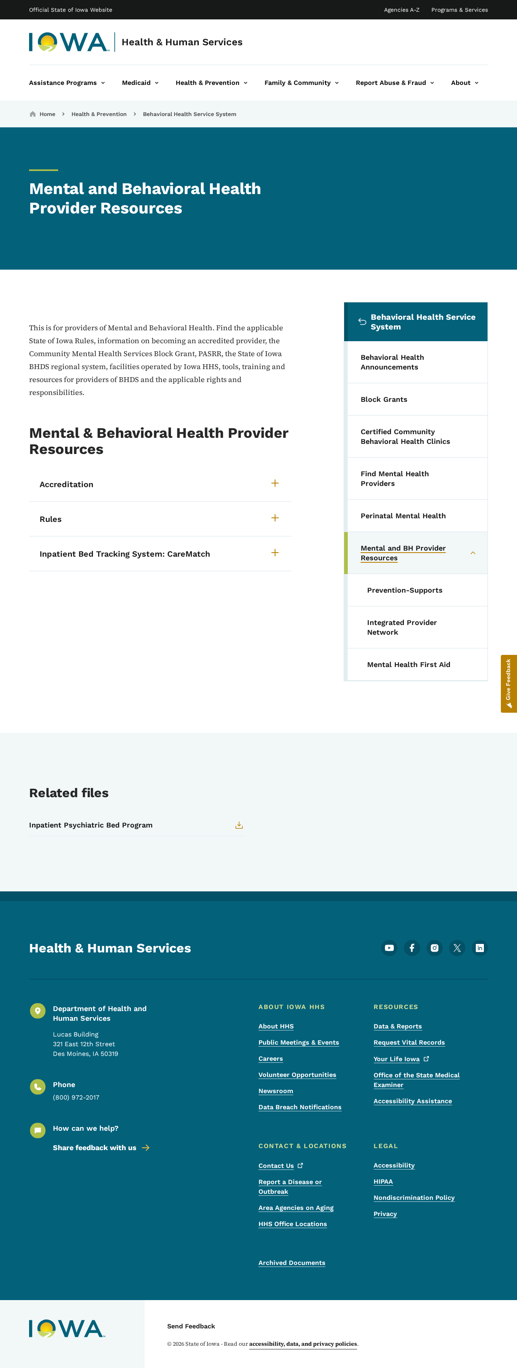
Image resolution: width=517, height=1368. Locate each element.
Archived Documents (292, 1263)
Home (47, 114)
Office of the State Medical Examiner (417, 1080)
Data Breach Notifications (300, 1107)
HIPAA (383, 1181)
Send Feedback (191, 1326)
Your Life (397, 1059)
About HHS (276, 1026)
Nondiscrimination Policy (414, 1197)
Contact (276, 1166)
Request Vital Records (409, 1042)
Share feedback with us (95, 1147)
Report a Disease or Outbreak (290, 1186)
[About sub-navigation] (477, 83)
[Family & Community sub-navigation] (337, 83)
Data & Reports (398, 1026)
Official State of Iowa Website (70, 9)
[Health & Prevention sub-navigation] (246, 83)
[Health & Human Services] (69, 42)
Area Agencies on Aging (296, 1208)
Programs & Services (459, 9)
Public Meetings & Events (298, 1042)
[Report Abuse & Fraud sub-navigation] (432, 83)
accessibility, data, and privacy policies (303, 1344)
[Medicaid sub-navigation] (157, 83)
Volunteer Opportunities (297, 1075)
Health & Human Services (182, 42)
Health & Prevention (99, 114)
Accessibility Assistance (413, 1101)
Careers (270, 1058)
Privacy (385, 1214)
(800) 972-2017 (76, 1097)
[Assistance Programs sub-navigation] (103, 83)
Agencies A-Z (402, 9)
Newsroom (275, 1091)
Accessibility (394, 1165)
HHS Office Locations (292, 1224)
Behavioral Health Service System (189, 114)
